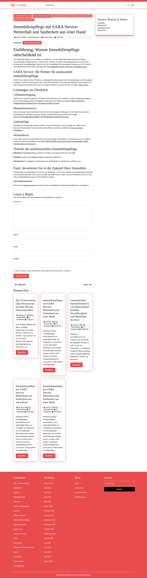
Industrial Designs (19, 524)
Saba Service (83, 85)
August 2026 (48, 483)
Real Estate (17, 543)
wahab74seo (21, 317)
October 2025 (49, 529)
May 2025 (47, 552)
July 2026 (47, 488)
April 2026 (47, 501)
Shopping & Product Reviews (23, 547)
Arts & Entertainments (42, 16)
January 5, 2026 (25, 315)
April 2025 (47, 557)
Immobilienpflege (54, 67)
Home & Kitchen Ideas (21, 520)
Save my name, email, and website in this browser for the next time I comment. (43, 271)
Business (16, 492)
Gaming (16, 511)
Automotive (17, 488)
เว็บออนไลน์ (101, 30)
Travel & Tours (18, 561)
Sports (15, 552)
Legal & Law (17, 529)
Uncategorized (18, 566)
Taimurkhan (34, 37)
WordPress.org (80, 497)
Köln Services (54, 103)
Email (16, 247)
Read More (23, 353)
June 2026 (47, 492)
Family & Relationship (21, 506)
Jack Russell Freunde (23, 16)
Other (15, 538)
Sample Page (49, 5)
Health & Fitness (19, 515)
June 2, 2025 (21, 37)
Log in (77, 483)
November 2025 (49, 524)
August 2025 (48, 538)
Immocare (65, 117)
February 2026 (49, 511)
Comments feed (80, 492)
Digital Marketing (19, 497)
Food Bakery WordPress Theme (67, 575)
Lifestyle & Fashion (20, 534)
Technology (17, 557)
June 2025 (47, 547)
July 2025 (47, 543)
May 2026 (47, 497)
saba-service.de (29, 185)
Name (16, 235)
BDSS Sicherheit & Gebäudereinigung (73, 67)
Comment (17, 201)
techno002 (101, 23)
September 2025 (50, 534)
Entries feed (79, 488)
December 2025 (49, 520)
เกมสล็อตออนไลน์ (103, 28)
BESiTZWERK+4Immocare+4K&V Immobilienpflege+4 (65, 141)
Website (16, 259)
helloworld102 (102, 25)
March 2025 (48, 561)
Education (16, 501)
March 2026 (48, 506)
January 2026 (49, 515)
